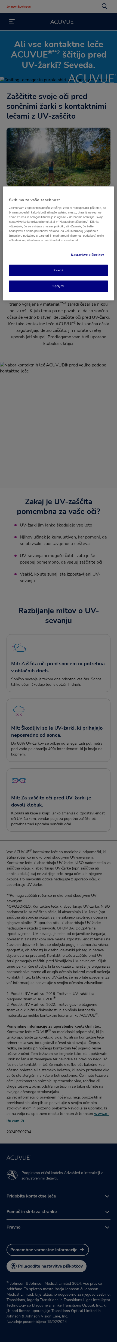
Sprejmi (58, 286)
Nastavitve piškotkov (87, 254)
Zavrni (58, 270)
